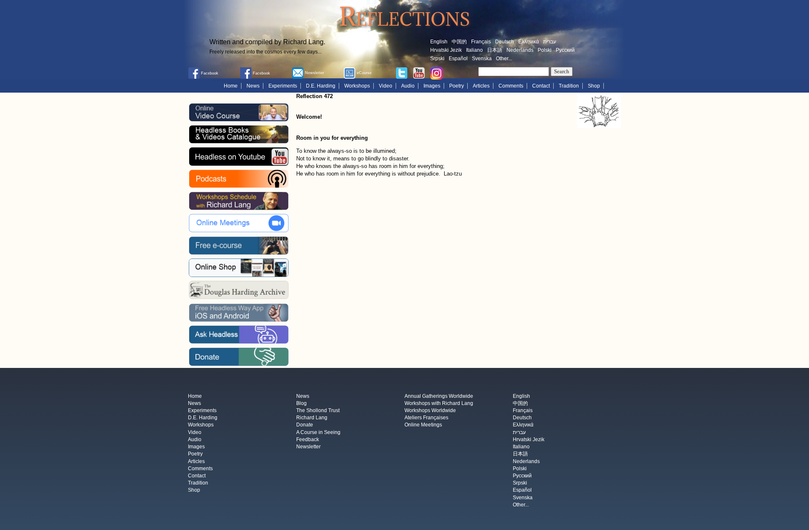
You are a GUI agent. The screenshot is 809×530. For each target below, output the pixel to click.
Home (231, 86)
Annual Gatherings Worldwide (438, 396)
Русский (565, 50)
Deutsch (504, 42)
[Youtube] (419, 72)
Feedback (307, 439)
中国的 (459, 42)
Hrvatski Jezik (446, 50)
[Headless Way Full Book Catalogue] (238, 134)
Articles (481, 86)
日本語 (494, 50)
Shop (594, 86)
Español (458, 58)
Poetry (456, 86)
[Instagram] (436, 73)
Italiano (474, 50)
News (253, 86)
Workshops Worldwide (430, 410)
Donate (304, 425)
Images (431, 86)
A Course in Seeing (318, 432)
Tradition (569, 86)
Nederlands (519, 50)
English (438, 42)
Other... (504, 58)
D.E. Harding (320, 86)
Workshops (357, 86)
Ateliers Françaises (426, 418)
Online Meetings (423, 425)
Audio (408, 86)
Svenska (482, 58)
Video (385, 86)
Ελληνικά (528, 42)
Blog (301, 403)
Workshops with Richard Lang (438, 403)
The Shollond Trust (318, 410)
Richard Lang (311, 418)
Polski (545, 50)
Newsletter (308, 447)
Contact (541, 86)
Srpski (437, 58)
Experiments (282, 86)
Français (481, 42)
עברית (549, 42)
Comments (510, 86)
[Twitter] (401, 72)
